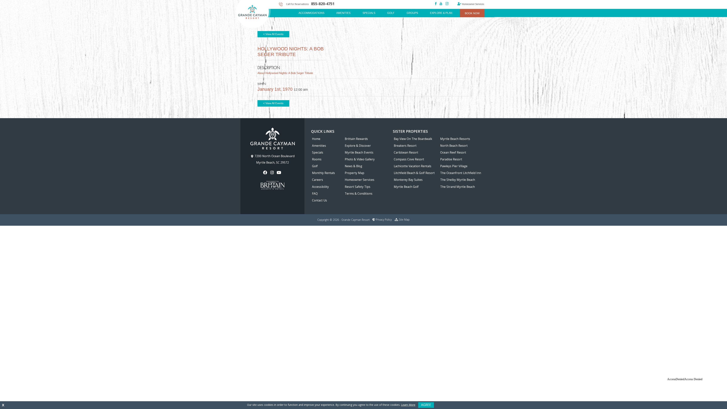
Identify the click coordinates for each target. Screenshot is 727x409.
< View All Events (273, 34)
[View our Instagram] (272, 173)
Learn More (408, 405)
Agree (426, 405)
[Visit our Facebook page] (265, 173)
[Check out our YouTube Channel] (279, 173)
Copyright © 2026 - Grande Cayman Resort (343, 220)
